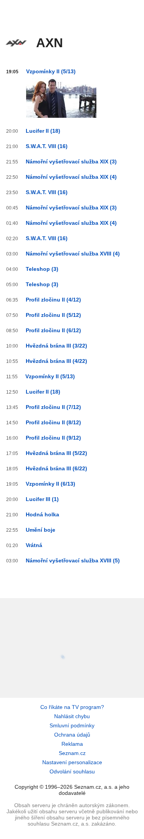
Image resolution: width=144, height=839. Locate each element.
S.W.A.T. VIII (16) (47, 146)
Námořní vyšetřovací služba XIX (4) (71, 177)
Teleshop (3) (42, 269)
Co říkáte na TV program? (72, 707)
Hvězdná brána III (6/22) (56, 468)
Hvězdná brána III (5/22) (56, 453)
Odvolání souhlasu (72, 771)
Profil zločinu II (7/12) (53, 407)
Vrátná (34, 545)
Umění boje (40, 530)
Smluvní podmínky (72, 725)
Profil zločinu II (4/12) (53, 300)
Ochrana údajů (72, 735)
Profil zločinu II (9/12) (53, 438)
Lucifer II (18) (43, 131)
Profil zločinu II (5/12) (53, 315)
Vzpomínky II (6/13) (50, 484)
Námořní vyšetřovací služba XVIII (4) (73, 254)
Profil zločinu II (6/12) (53, 330)
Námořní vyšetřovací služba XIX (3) (71, 161)
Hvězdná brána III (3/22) (56, 346)
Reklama (72, 744)
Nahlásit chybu (72, 716)
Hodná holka (42, 514)
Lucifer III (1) (42, 499)
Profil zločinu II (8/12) (53, 422)
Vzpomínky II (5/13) (51, 71)
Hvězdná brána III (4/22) (56, 361)
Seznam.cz (72, 753)
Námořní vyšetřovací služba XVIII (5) (73, 560)
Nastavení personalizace (72, 762)
